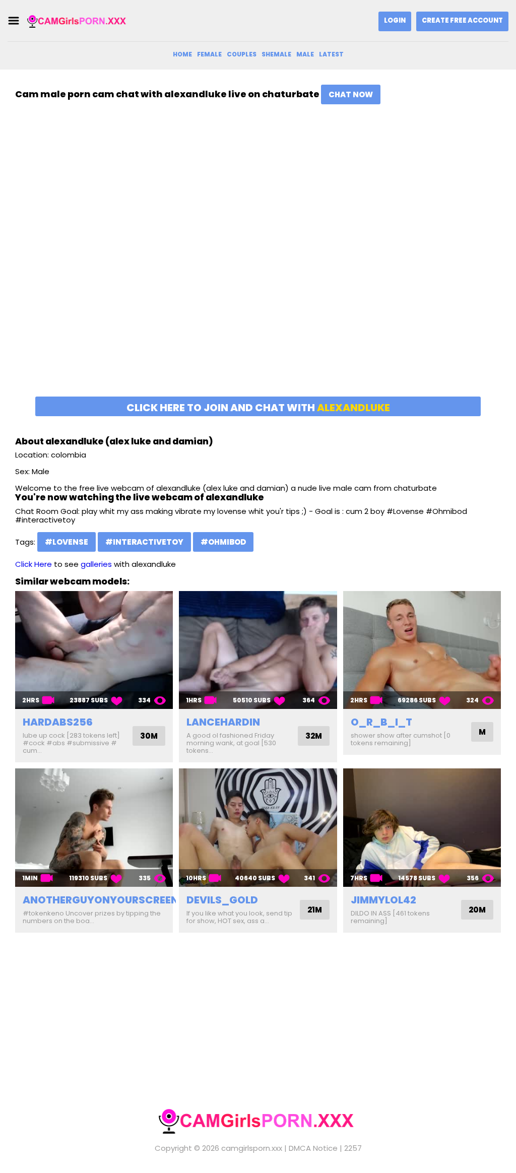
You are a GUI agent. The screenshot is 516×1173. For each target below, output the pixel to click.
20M (477, 909)
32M (313, 736)
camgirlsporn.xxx (251, 1148)
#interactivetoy (144, 542)
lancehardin (223, 722)
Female (209, 54)
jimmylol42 (383, 900)
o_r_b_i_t (381, 722)
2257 (353, 1148)
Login (395, 20)
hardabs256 (58, 722)
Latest (331, 54)
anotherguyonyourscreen (100, 900)
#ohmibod (223, 542)
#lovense (66, 542)
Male (305, 54)
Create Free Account (462, 20)
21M (314, 909)
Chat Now (351, 94)
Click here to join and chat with (258, 408)
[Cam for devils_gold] (258, 827)
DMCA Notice (313, 1148)
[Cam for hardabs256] (94, 650)
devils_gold (222, 900)
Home (182, 54)
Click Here (33, 564)
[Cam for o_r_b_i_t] (422, 650)
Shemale (276, 54)
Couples (241, 54)
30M (149, 736)
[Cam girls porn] (77, 21)
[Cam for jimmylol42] (422, 827)
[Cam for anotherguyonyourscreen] (94, 827)
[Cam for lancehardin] (258, 650)
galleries (96, 564)
